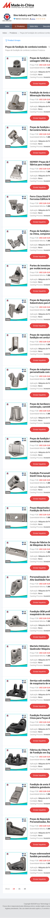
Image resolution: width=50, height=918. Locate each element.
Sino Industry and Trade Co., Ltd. (30, 15)
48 (25, 889)
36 (19, 889)
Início (7, 26)
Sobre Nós (34, 26)
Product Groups (13, 40)
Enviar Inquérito (39, 83)
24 (14, 889)
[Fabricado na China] (19, 5)
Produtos (21, 26)
